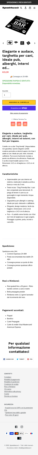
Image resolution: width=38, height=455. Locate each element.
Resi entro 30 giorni (11, 415)
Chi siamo (7, 389)
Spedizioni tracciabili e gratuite (15, 412)
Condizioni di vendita (11, 384)
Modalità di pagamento (12, 379)
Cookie (6, 394)
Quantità (5, 91)
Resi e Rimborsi (9, 387)
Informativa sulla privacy (12, 391)
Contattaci (7, 377)
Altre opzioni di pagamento (19, 113)
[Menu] (34, 7)
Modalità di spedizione (11, 382)
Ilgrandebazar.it (14, 445)
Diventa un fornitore (11, 396)
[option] (10, 43)
